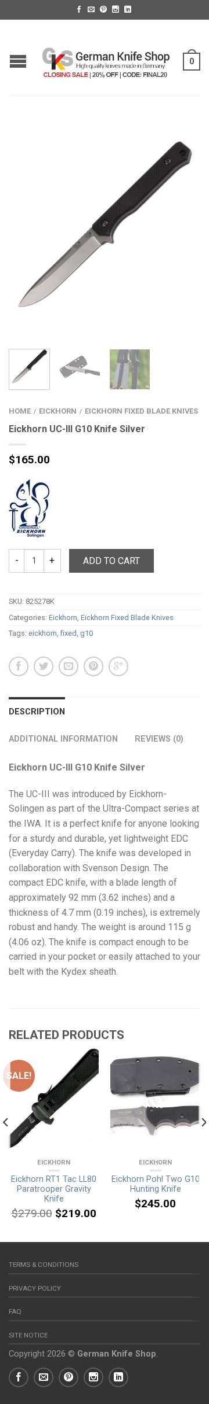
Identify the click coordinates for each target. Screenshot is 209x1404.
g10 (86, 633)
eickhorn (42, 633)
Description (37, 712)
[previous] (6, 1145)
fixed (68, 633)
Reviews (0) (159, 739)
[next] (203, 1145)
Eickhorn (58, 411)
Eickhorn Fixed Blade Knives (141, 411)
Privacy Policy (35, 1288)
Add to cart (111, 560)
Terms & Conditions (43, 1265)
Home (20, 411)
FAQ (15, 1311)
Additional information (63, 739)
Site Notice (28, 1335)
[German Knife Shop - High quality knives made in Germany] (106, 57)
